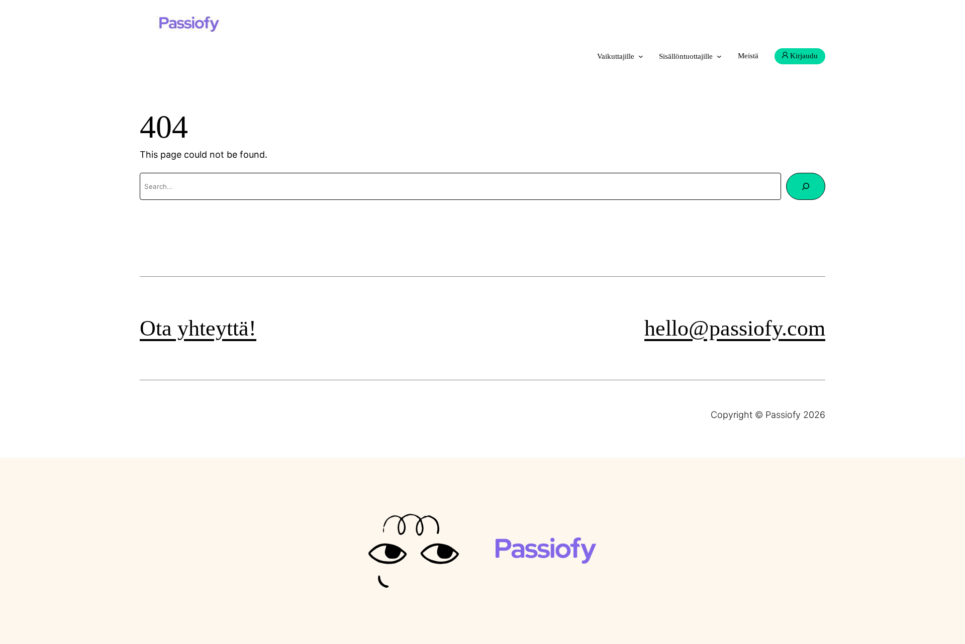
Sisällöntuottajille (686, 56)
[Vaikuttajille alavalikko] (640, 56)
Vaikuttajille (615, 56)
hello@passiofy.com (734, 328)
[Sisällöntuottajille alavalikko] (719, 56)
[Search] (805, 186)
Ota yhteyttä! (198, 328)
